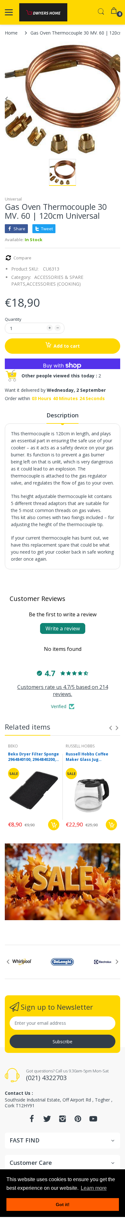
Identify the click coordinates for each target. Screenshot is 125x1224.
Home (11, 33)
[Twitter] (47, 1120)
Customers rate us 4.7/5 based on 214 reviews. (62, 690)
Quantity (13, 319)
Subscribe (62, 1041)
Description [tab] (62, 415)
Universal (13, 199)
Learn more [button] (94, 1188)
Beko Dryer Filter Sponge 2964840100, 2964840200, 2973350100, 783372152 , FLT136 (33, 757)
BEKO (13, 746)
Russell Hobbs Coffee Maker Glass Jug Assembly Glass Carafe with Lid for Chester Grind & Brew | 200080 (89, 757)
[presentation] (110, 728)
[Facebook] (32, 1120)
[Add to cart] (53, 824)
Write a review (63, 628)
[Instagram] (62, 1120)
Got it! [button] (63, 1204)
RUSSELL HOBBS (80, 746)
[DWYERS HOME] (43, 12)
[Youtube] (93, 1120)
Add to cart (67, 346)
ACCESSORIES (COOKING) (54, 284)
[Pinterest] (78, 1120)
